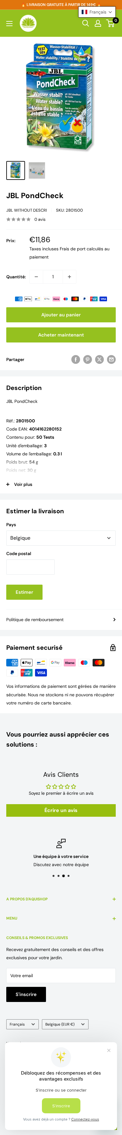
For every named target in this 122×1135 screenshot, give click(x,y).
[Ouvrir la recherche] (85, 23)
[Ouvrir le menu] (9, 23)
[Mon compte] (98, 23)
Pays (11, 524)
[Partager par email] (111, 359)
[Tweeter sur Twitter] (99, 359)
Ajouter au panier (61, 315)
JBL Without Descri (26, 210)
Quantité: (16, 277)
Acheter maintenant (61, 335)
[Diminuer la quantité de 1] (36, 276)
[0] (110, 23)
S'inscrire (26, 994)
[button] (97, 12)
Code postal (18, 553)
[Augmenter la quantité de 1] (69, 276)
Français (17, 1024)
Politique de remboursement (35, 619)
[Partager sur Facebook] (75, 359)
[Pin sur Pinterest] (87, 359)
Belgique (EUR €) (59, 1024)
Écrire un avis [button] (61, 810)
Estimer (24, 592)
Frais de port (72, 249)
